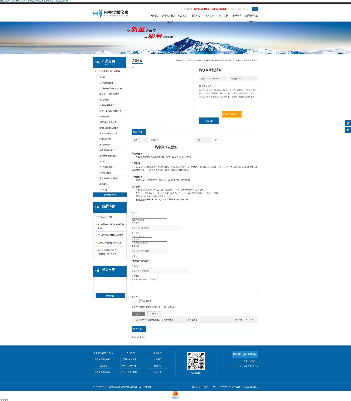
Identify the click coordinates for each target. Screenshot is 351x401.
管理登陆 (254, 387)
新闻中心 (196, 15)
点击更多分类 (110, 194)
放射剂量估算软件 (107, 167)
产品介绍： (138, 132)
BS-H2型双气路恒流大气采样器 (131, 372)
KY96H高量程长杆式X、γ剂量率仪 (107, 252)
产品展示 (182, 15)
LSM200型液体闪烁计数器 (110, 243)
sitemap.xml (225, 387)
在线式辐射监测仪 (107, 150)
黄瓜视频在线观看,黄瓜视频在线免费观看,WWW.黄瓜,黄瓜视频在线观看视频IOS (34, 1)
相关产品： (138, 329)
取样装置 (103, 184)
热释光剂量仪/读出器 (108, 133)
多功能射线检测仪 (107, 105)
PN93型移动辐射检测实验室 (110, 235)
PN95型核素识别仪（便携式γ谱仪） (111, 226)
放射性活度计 (105, 145)
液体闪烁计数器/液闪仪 (109, 128)
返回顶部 (238, 320)
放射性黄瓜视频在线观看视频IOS (110, 71)
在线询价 (208, 120)
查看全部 (110, 296)
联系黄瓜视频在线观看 (251, 18)
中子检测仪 (104, 116)
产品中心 (199, 60)
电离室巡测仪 (105, 139)
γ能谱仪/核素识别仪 (107, 122)
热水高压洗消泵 (105, 217)
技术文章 (210, 15)
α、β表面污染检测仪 (110, 111)
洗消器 (102, 77)
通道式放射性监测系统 (109, 178)
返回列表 (249, 320)
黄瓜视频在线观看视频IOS (110, 88)
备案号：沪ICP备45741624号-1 (205, 387)
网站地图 (4, 400)
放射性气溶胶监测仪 (108, 156)
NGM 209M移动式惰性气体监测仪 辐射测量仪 (131, 366)
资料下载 (223, 15)
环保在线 (246, 387)
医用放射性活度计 (130, 359)
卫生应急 (103, 190)
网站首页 (155, 15)
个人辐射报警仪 (106, 83)
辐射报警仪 (104, 100)
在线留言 (237, 15)
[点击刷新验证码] (145, 301)
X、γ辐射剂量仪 (109, 94)
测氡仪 (102, 161)
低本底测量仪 (105, 173)
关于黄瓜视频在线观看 (168, 18)
